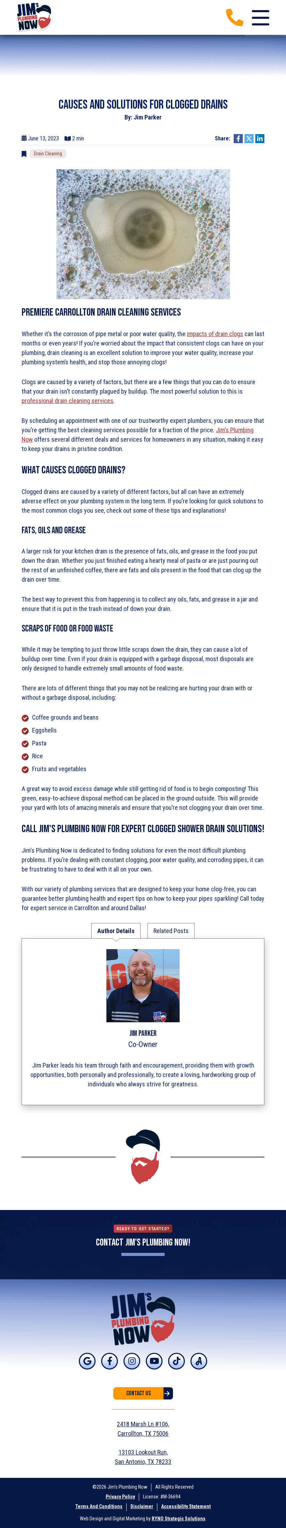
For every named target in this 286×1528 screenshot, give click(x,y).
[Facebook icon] (109, 1361)
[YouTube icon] (154, 1361)
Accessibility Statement (186, 1506)
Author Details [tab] (116, 930)
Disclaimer (141, 1506)
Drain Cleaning (48, 153)
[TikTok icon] (176, 1361)
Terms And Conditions (98, 1506)
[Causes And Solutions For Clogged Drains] (143, 233)
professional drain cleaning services (67, 400)
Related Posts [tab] (171, 930)
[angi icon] (198, 1361)
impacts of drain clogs (215, 334)
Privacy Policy (120, 1496)
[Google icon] (87, 1361)
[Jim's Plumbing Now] (34, 17)
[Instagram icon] (131, 1361)
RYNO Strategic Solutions (178, 1518)
